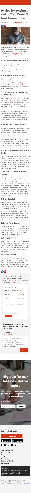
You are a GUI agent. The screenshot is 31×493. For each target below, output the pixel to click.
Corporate (5, 463)
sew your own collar (19, 53)
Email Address (20, 295)
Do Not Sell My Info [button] (18, 482)
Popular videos (6, 453)
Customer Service (8, 461)
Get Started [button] (12, 436)
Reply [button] (24, 350)
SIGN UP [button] (21, 406)
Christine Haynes (21, 22)
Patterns (4, 455)
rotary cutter (23, 83)
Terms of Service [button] (23, 480)
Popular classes (7, 451)
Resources (5, 459)
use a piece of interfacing (16, 98)
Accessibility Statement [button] (8, 483)
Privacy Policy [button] (8, 482)
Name (7, 294)
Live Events (5, 457)
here (13, 282)
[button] (2, 26)
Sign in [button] (19, 290)
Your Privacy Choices (21, 483)
